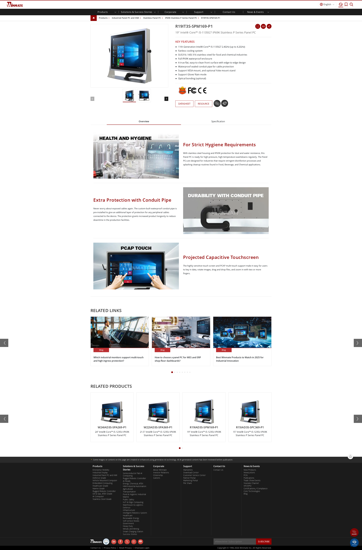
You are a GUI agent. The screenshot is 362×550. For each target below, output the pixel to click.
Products (103, 18)
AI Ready (126, 481)
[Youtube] (140, 541)
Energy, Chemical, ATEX (133, 483)
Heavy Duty (128, 526)
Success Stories (130, 534)
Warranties (188, 470)
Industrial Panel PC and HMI (125, 18)
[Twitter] (127, 541)
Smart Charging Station (133, 531)
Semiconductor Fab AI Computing (132, 474)
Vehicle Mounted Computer (105, 480)
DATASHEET (184, 103)
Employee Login (142, 548)
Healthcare (127, 515)
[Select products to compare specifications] (224, 104)
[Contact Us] (263, 26)
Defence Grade (99, 478)
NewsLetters (249, 472)
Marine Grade (99, 488)
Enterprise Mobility (101, 470)
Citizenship (158, 475)
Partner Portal (189, 478)
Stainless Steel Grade (102, 499)
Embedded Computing (102, 483)
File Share (187, 483)
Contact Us (229, 12)
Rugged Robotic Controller (104, 491)
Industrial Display (100, 472)
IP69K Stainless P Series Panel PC (181, 18)
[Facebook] (120, 541)
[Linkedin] (114, 541)
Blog (245, 493)
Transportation (129, 491)
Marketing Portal (190, 480)
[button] (354, 533)
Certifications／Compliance (256, 488)
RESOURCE (203, 103)
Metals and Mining (131, 529)
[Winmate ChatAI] (354, 542)
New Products (250, 470)
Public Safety (128, 499)
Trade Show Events (252, 480)
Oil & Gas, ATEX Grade (102, 493)
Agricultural (128, 489)
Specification (218, 121)
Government (128, 523)
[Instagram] (134, 542)
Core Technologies (252, 491)
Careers (156, 478)
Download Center (191, 472)
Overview (144, 121)
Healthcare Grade (100, 486)
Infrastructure (129, 510)
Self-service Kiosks (131, 521)
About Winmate (160, 470)
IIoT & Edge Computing (133, 502)
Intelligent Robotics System (135, 513)
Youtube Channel (251, 483)
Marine (126, 497)
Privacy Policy (110, 548)
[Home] (93, 18)
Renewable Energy (131, 518)
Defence (126, 507)
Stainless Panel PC (152, 18)
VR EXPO (247, 486)
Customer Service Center (194, 475)
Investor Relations (161, 472)
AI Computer (98, 496)
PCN (245, 475)
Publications (249, 478)
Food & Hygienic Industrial (134, 494)
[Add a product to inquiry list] (217, 104)
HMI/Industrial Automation (134, 486)
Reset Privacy (125, 548)
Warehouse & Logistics (133, 505)
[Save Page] (257, 26)
